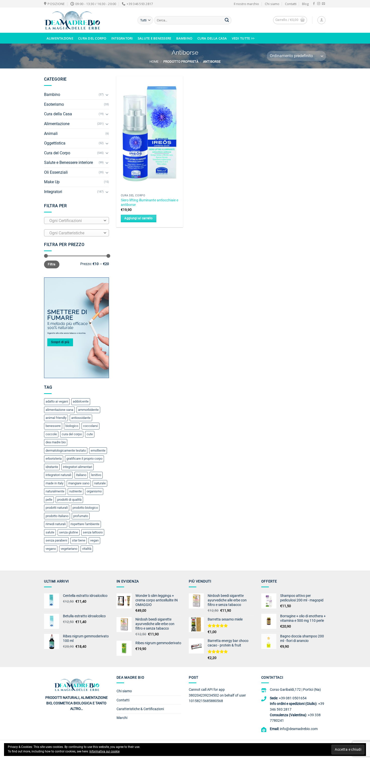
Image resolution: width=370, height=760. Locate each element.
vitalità (86, 549)
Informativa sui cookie (104, 751)
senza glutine (68, 532)
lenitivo (96, 475)
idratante (52, 467)
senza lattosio (93, 532)
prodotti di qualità (69, 499)
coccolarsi (90, 426)
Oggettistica (54, 143)
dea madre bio (56, 442)
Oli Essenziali (56, 172)
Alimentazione (60, 38)
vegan (94, 540)
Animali (51, 133)
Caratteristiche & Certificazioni (140, 709)
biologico (71, 426)
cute (90, 434)
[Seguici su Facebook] (313, 4)
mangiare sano (78, 483)
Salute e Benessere (154, 38)
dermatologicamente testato (66, 450)
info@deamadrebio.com (299, 729)
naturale (100, 483)
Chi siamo (272, 4)
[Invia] (227, 20)
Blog (305, 4)
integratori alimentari (77, 467)
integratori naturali (58, 475)
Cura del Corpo (92, 38)
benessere (53, 426)
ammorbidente (88, 410)
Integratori (122, 38)
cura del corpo (72, 434)
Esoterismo (54, 104)
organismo (94, 491)
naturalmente (55, 491)
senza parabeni (56, 540)
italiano (81, 475)
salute (50, 532)
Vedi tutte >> (243, 38)
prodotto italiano (57, 516)
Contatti (291, 4)
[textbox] (75, 220)
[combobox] (76, 220)
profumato (80, 516)
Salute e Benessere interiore (68, 162)
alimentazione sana (59, 410)
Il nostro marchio (246, 4)
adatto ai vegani (57, 401)
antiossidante (81, 418)
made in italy (54, 483)
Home (154, 61)
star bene (78, 540)
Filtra (51, 264)
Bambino (184, 38)
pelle (49, 499)
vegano (51, 549)
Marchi (122, 718)
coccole (51, 434)
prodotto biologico (85, 508)
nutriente (75, 491)
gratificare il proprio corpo (84, 458)
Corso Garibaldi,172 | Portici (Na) (295, 689)
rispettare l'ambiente (84, 524)
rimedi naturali (56, 524)
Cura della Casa (212, 38)
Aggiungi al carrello (138, 218)
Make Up (52, 181)
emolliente (98, 450)
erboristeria (54, 458)
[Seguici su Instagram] (318, 4)
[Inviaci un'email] (323, 4)
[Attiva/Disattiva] (107, 95)
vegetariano (69, 549)
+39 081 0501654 (293, 698)
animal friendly (56, 418)
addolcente (81, 401)
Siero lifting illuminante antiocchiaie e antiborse (149, 202)
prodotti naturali (57, 508)
